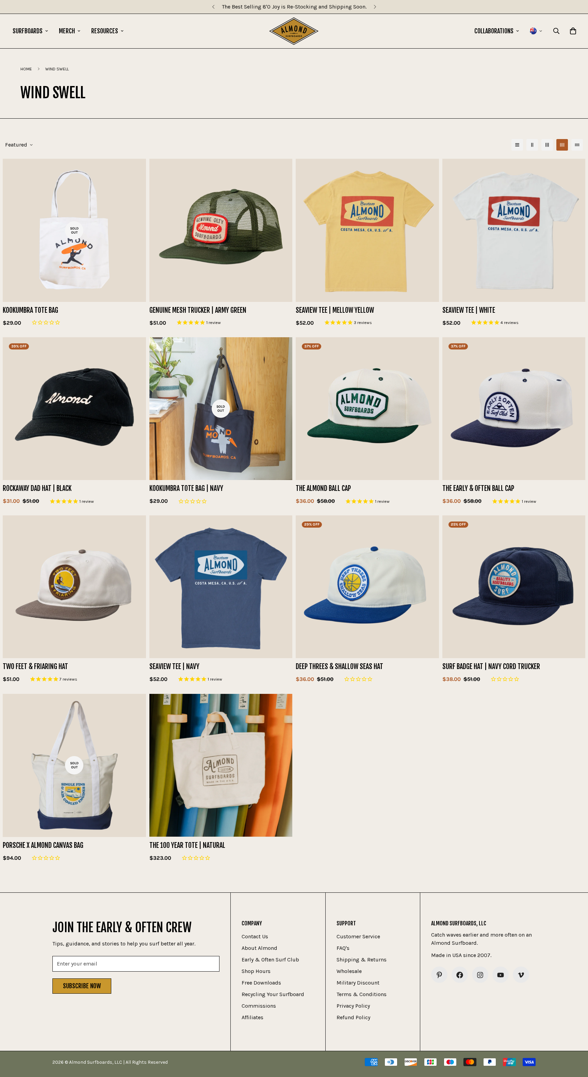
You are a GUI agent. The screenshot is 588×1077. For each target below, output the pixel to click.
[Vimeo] (521, 975)
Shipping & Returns (362, 960)
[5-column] (577, 145)
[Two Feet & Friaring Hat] (74, 586)
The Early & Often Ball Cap (478, 488)
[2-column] (532, 145)
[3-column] (547, 145)
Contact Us (255, 937)
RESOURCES (104, 31)
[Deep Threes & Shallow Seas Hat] (367, 586)
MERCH (67, 31)
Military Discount (358, 983)
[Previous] (213, 7)
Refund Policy (353, 1017)
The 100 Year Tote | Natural (187, 845)
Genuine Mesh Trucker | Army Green (197, 310)
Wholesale (349, 971)
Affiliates (252, 1017)
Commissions (259, 1006)
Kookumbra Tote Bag (30, 310)
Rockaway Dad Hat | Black (37, 488)
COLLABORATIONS (493, 31)
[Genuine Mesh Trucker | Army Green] (221, 230)
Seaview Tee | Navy (174, 667)
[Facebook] (460, 975)
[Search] (556, 30)
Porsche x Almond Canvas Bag (43, 845)
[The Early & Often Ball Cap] (514, 408)
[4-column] (562, 145)
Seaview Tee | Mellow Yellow (335, 310)
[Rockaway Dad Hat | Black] (74, 408)
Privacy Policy (353, 1006)
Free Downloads (261, 983)
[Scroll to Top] (575, 1040)
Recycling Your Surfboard (273, 994)
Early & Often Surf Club (270, 960)
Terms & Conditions (362, 994)
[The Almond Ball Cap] (367, 408)
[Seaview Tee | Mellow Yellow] (367, 230)
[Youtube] (500, 975)
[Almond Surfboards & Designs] (293, 31)
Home (26, 69)
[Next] (374, 7)
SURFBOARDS (28, 31)
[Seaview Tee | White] (514, 230)
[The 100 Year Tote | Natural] (221, 765)
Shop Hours (256, 971)
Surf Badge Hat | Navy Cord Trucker (491, 667)
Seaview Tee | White (468, 310)
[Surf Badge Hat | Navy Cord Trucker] (514, 586)
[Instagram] (480, 975)
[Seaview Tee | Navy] (221, 586)
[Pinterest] (439, 975)
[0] (573, 31)
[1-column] (517, 145)
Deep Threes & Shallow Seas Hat (339, 667)
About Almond (259, 948)
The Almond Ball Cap (323, 488)
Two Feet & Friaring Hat (35, 667)
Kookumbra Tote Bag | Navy (186, 488)
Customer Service (358, 937)
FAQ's (343, 948)
